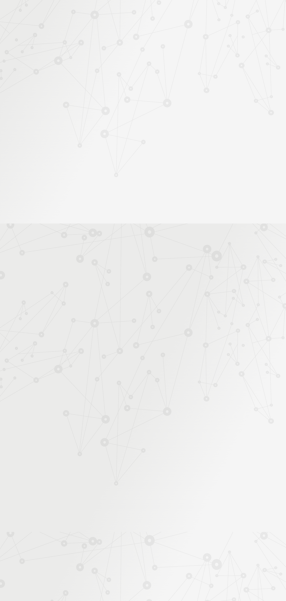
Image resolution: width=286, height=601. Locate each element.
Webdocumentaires (57, 121)
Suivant (238, 524)
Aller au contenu (187, 22)
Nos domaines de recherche (95, 9)
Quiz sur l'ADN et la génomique (119, 316)
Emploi (192, 9)
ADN (148, 76)
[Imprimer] (100, 116)
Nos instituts (151, 9)
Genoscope (135, 353)
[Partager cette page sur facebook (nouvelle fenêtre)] (165, 118)
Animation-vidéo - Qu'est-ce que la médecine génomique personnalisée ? (146, 312)
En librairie (52, 175)
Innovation (129, 9)
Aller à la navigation (210, 22)
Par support (116, 68)
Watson (104, 353)
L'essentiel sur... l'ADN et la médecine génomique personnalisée (140, 303)
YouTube (220, 553)
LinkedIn (225, 553)
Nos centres (173, 9)
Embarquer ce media (224, 235)
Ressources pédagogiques (103, 58)
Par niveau (51, 85)
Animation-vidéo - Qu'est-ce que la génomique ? (130, 308)
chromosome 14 (136, 348)
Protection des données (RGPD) (90, 553)
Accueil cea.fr (231, 52)
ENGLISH (242, 9)
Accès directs (212, 9)
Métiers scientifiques (195, 58)
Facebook (204, 553)
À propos (62, 9)
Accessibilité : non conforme (138, 553)
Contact (210, 53)
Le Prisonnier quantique (268, 52)
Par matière (52, 78)
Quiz (48, 114)
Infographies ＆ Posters (60, 161)
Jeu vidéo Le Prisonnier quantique (60, 131)
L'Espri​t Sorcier (151, 275)
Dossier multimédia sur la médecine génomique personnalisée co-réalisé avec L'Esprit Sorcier (160, 321)
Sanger (162, 348)
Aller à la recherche (236, 22)
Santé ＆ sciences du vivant (184, 76)
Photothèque (164, 53)
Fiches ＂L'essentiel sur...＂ (63, 140)
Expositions (52, 168)
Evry (152, 348)
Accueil (62, 68)
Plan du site (172, 553)
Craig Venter (210, 353)
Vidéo (96, 76)
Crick (118, 348)
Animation (111, 76)
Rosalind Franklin (227, 348)
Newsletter (229, 58)
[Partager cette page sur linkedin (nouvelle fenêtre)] (177, 128)
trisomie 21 (177, 348)
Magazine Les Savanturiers (62, 154)
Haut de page (275, 519)
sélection (118, 353)
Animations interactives (60, 100)
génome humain (232, 353)
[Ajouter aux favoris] (122, 116)
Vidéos (49, 107)
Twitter (209, 553)
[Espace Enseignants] (82, 40)
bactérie (193, 353)
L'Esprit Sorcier (132, 76)
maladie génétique (199, 348)
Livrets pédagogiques (58, 147)
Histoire (159, 76)
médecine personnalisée (161, 353)
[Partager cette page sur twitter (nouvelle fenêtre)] (120, 128)
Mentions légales (50, 553)
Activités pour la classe (151, 58)
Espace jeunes (189, 53)
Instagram (215, 553)
